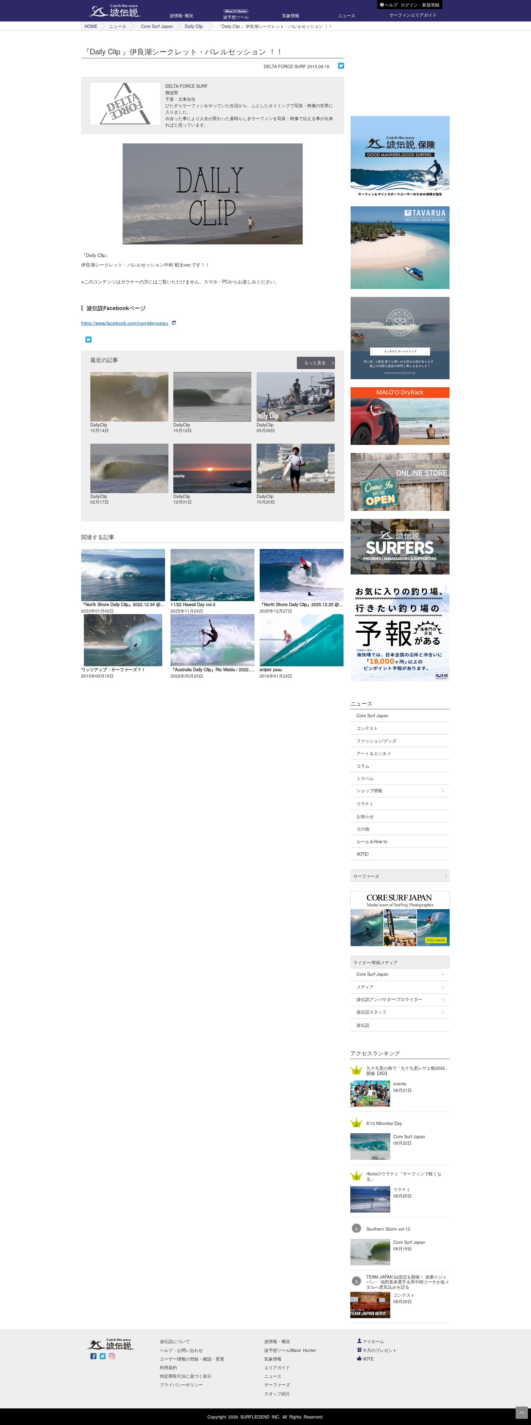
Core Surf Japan (157, 26)
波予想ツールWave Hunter (290, 1350)
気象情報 (272, 1359)
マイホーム (373, 1341)
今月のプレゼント (380, 1350)
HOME (91, 26)
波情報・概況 (277, 1341)
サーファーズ (277, 1384)
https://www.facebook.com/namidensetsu (124, 322)
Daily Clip (194, 26)
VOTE (368, 1359)
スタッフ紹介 (277, 1393)
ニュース (117, 26)
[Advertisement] (397, 69)
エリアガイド (277, 1367)
